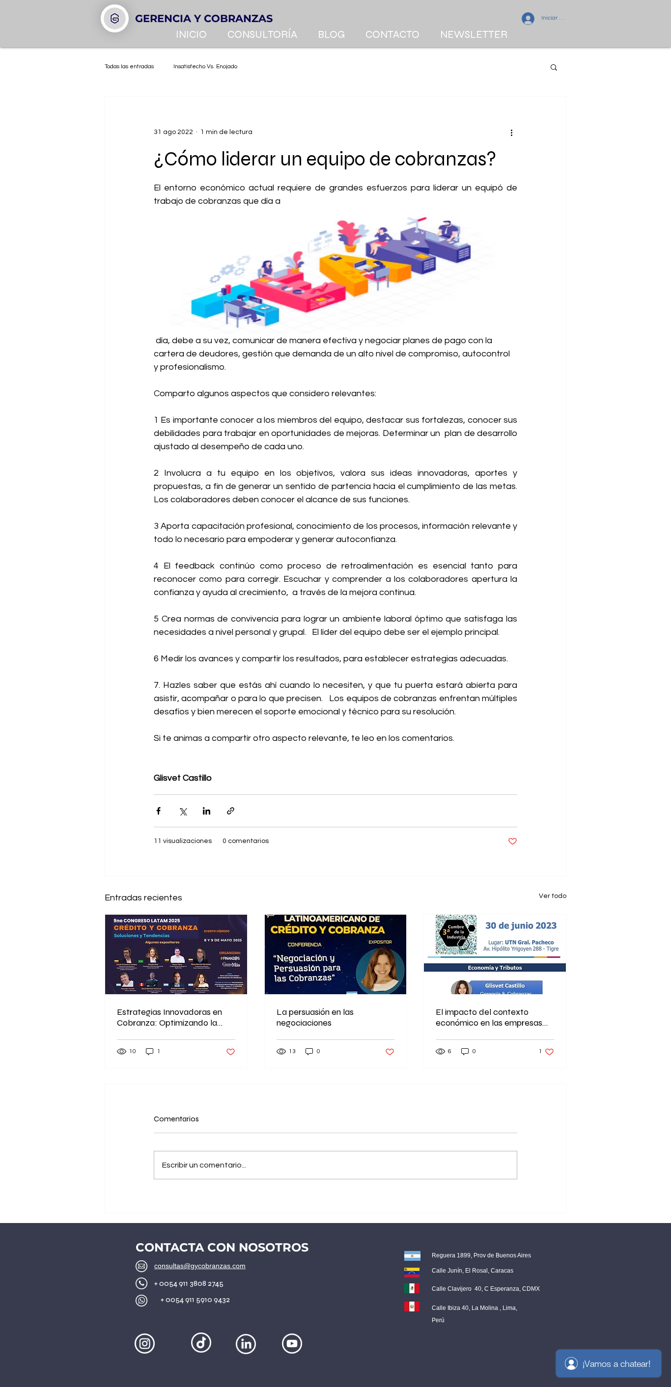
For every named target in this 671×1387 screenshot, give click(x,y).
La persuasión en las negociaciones (315, 1017)
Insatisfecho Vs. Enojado (205, 66)
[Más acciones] (511, 132)
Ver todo (552, 896)
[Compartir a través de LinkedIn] (206, 811)
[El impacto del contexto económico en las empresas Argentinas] (495, 954)
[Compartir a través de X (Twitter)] (182, 811)
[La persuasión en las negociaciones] (336, 954)
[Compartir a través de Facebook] (158, 811)
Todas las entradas (129, 66)
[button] (554, 67)
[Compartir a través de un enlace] (230, 811)
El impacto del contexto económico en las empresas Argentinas (489, 1017)
